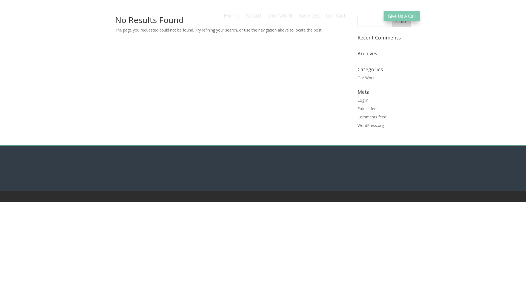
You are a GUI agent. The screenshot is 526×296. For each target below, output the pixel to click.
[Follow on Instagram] (268, 170)
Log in (363, 100)
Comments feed (372, 116)
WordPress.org (371, 125)
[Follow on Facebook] (257, 170)
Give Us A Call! (383, 8)
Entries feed (368, 108)
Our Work (366, 77)
